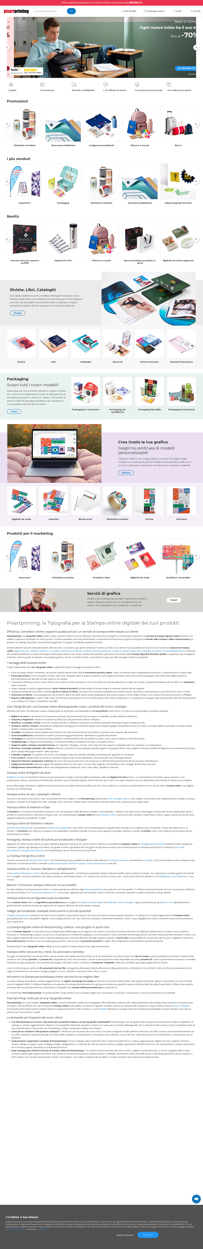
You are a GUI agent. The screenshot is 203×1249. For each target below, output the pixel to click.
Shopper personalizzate (33, 850)
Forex (120, 902)
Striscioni (181, 519)
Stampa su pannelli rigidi (90, 902)
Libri (53, 362)
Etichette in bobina (24, 145)
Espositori (25, 203)
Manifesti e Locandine (49, 651)
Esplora (126, 472)
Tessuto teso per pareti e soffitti (24, 261)
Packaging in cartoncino (85, 409)
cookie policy (43, 1229)
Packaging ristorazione (181, 409)
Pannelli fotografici (76, 863)
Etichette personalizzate (71, 651)
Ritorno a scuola (140, 145)
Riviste (21, 362)
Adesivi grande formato (178, 203)
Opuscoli (117, 362)
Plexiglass (129, 902)
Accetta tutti (148, 1235)
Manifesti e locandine (178, 577)
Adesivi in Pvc (166, 902)
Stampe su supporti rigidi (123, 651)
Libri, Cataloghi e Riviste (119, 798)
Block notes (85, 519)
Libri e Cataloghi (143, 651)
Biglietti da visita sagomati (178, 260)
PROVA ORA (179, 72)
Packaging (63, 203)
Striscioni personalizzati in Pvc (43, 892)
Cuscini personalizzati (96, 863)
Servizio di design (180, 1005)
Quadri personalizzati (57, 863)
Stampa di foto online (39, 860)
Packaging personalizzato (152, 844)
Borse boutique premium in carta (139, 261)
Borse (178, 145)
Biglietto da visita (16, 777)
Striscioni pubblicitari (63, 145)
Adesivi (88, 651)
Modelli (103, 1009)
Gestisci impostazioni (124, 1235)
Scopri (14, 411)
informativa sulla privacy (16, 1229)
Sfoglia (18, 313)
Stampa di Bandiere (22, 873)
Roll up (149, 519)
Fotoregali (147, 860)
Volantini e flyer (101, 577)
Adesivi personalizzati (58, 827)
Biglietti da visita (21, 519)
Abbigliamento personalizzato (172, 876)
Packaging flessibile (149, 409)
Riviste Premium (149, 362)
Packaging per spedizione (117, 410)
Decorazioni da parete (118, 860)
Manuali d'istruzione (181, 362)
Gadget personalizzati (101, 145)
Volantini (53, 519)
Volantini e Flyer (107, 814)
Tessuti (36, 873)
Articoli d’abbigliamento (173, 651)
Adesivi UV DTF (63, 260)
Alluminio (112, 902)
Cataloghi (85, 362)
